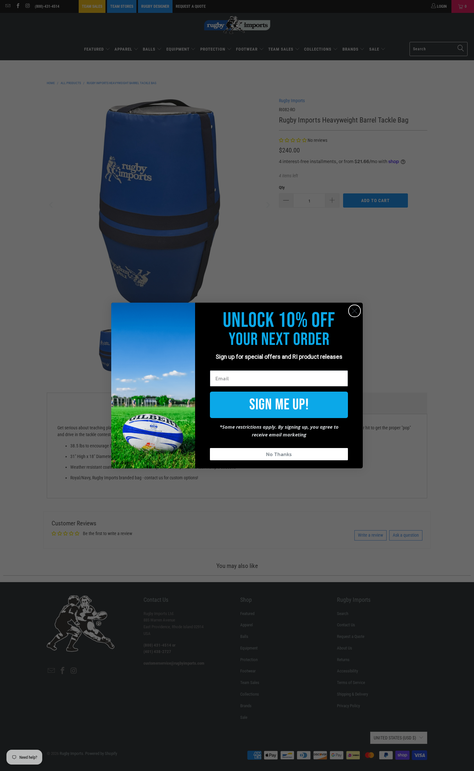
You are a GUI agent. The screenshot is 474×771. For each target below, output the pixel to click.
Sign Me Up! (279, 404)
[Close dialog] (354, 311)
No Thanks (279, 454)
